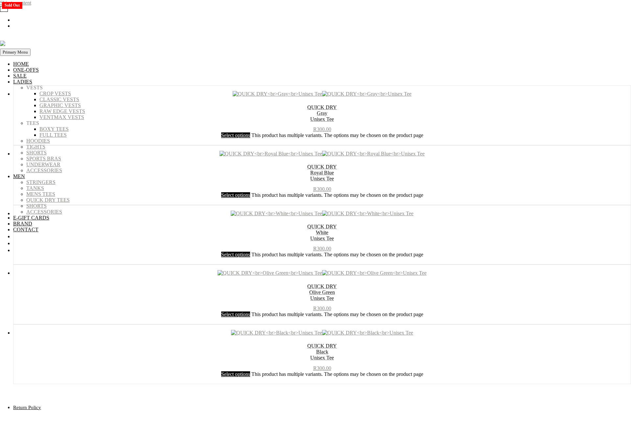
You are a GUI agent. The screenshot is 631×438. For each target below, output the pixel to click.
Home (21, 64)
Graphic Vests (60, 105)
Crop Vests (55, 93)
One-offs (26, 70)
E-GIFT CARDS (31, 217)
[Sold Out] (322, 274)
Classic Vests (59, 99)
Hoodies (38, 141)
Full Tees (53, 135)
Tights (35, 147)
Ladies (22, 81)
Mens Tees (40, 194)
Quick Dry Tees (48, 200)
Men (19, 176)
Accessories (44, 170)
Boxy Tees (54, 129)
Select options (235, 254)
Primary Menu (15, 52)
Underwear (43, 164)
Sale (20, 76)
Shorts (36, 152)
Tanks (35, 188)
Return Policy (27, 407)
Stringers (41, 182)
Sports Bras (43, 158)
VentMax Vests (61, 117)
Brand (22, 223)
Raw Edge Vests (62, 111)
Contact (25, 229)
